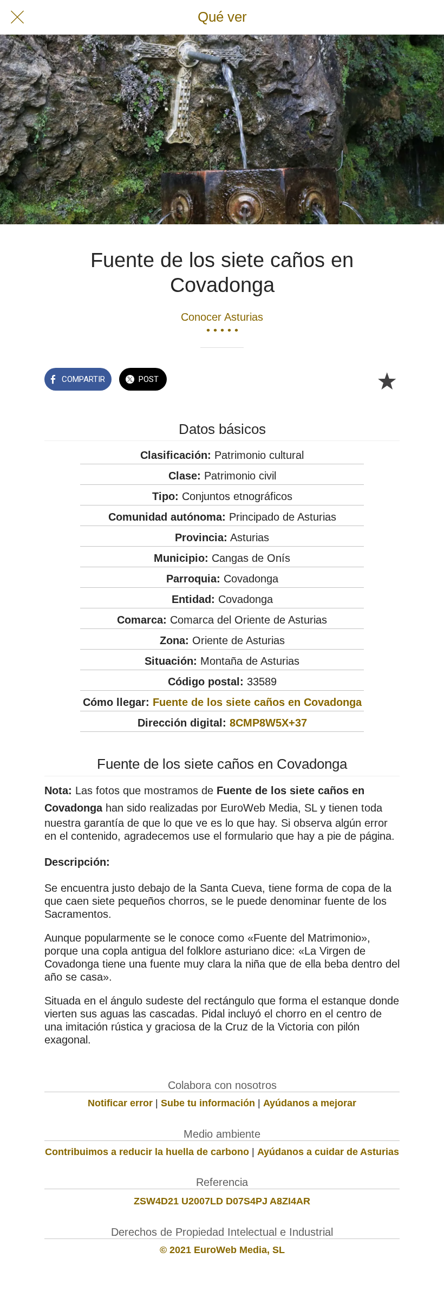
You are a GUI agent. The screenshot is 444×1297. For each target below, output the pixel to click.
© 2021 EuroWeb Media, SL (222, 1249)
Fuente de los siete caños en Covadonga (257, 702)
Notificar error (120, 1103)
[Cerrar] (17, 17)
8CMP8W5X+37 (268, 723)
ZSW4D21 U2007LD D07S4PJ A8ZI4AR (222, 1201)
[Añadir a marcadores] (387, 380)
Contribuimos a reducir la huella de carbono (147, 1151)
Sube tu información (208, 1103)
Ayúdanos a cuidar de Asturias (328, 1151)
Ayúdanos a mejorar (309, 1103)
